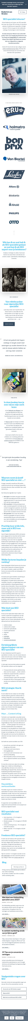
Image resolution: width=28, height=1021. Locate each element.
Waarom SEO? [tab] (6, 993)
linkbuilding (13, 37)
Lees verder (5, 914)
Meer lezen (19, 1018)
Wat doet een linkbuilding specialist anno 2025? (12, 898)
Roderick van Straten (6, 13)
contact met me (18, 857)
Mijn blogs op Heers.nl (19, 866)
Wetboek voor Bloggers (15, 410)
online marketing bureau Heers (11, 49)
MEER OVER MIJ (9, 324)
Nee (12, 1018)
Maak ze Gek (9, 422)
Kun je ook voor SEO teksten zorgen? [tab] (12, 989)
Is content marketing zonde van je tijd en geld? (13, 932)
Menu (23, 12)
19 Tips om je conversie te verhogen (12, 953)
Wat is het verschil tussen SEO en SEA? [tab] (12, 997)
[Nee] (26, 1015)
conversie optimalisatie (10, 640)
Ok (6, 1018)
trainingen (6, 636)
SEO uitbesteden (5, 855)
